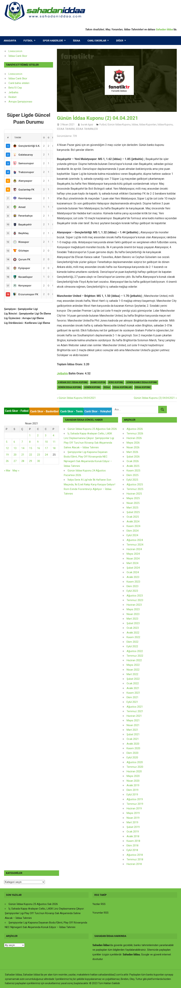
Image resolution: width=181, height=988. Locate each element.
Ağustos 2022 (135, 651)
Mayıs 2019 (133, 813)
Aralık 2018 (133, 836)
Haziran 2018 (134, 864)
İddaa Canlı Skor (17, 55)
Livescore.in (15, 51)
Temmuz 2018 (135, 859)
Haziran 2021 (134, 715)
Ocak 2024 (133, 572)
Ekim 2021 (132, 697)
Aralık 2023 (133, 577)
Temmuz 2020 (135, 766)
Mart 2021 (132, 729)
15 (30, 448)
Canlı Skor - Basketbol (44, 411)
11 (54, 441)
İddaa (76, 40)
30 (38, 461)
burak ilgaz (87, 124)
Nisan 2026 (133, 447)
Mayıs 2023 (133, 609)
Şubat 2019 (133, 827)
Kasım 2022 (133, 637)
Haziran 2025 (134, 493)
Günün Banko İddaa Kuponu (141, 382)
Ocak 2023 (133, 627)
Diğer (119, 40)
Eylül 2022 (132, 646)
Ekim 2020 (132, 752)
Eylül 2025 (132, 479)
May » (16, 470)
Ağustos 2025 (135, 484)
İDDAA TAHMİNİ (66, 129)
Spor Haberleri (53, 40)
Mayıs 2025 (133, 498)
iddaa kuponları (122, 387)
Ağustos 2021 (135, 706)
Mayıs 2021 (133, 720)
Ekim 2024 (132, 530)
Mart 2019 (132, 822)
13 (15, 448)
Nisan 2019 (133, 817)
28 (22, 461)
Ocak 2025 (133, 516)
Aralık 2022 (133, 632)
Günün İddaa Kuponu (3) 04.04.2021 (154, 397)
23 (38, 454)
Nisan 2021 (133, 725)
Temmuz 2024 (135, 544)
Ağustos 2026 (135, 429)
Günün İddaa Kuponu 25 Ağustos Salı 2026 (92, 429)
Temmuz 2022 (135, 655)
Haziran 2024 (134, 549)
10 (46, 441)
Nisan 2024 (133, 558)
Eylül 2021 (132, 702)
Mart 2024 (132, 563)
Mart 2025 (132, 507)
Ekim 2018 (132, 845)
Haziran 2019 (134, 808)
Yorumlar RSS (100, 912)
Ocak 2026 (133, 461)
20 (15, 454)
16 (38, 448)
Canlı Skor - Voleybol (97, 411)
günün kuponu (92, 387)
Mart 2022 (132, 674)
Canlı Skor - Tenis (71, 411)
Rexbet (12, 97)
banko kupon (98, 382)
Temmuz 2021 (135, 711)
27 (15, 461)
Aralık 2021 (133, 688)
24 (46, 454)
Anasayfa (10, 40)
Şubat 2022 (133, 678)
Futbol (28, 40)
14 (22, 448)
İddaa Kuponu (165, 124)
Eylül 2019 (132, 794)
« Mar (7, 470)
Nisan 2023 (133, 614)
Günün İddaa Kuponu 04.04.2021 (77, 397)
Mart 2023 (132, 618)
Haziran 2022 (134, 660)
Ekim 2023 (132, 586)
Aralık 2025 (133, 466)
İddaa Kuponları (147, 124)
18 (54, 448)
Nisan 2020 (133, 780)
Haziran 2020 (134, 771)
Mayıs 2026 (133, 442)
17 (46, 448)
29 (30, 461)
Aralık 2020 (133, 743)
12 (7, 448)
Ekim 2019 (132, 790)
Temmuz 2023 (135, 600)
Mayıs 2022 (133, 664)
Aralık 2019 (133, 785)
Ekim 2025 (132, 475)
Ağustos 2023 (135, 595)
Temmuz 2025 (135, 489)
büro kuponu (116, 382)
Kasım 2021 (133, 692)
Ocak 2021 (133, 739)
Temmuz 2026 (135, 433)
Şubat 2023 (133, 623)
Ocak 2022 (133, 683)
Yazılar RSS (99, 904)
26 (7, 461)
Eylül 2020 (132, 757)
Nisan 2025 (133, 503)
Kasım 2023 (133, 581)
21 (22, 454)
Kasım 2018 (133, 840)
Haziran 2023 (134, 604)
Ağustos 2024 (135, 540)
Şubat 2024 (133, 567)
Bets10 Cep (15, 87)
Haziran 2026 (134, 438)
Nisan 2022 (133, 669)
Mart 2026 (132, 452)
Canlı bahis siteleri (18, 83)
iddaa (107, 387)
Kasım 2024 (133, 526)
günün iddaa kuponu (69, 387)
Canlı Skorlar (96, 40)
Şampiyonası (24, 101)
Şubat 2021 (133, 734)
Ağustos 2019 (135, 799)
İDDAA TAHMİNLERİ (87, 129)
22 (30, 454)
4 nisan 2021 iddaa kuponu (72, 382)
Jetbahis (62, 373)
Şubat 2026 (133, 456)
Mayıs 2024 (133, 553)
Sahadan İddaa (164, 29)
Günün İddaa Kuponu (119, 124)
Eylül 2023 (132, 590)
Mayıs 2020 (133, 776)
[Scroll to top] (175, 982)
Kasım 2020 (133, 748)
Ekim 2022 (132, 641)
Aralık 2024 (133, 521)
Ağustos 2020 (135, 762)
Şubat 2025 (133, 512)
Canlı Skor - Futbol (16, 411)
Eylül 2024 (132, 535)
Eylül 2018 (132, 850)
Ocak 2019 (133, 831)
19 (7, 454)
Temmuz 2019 (135, 803)
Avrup (11, 101)
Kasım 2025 (133, 470)
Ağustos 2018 (135, 854)
